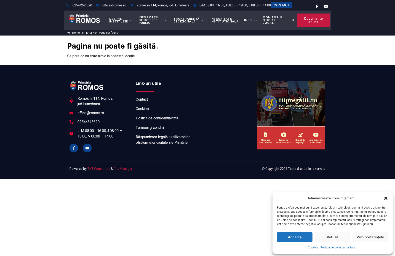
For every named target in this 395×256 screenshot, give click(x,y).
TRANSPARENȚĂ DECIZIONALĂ (186, 20)
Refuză (332, 237)
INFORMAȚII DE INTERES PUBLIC (148, 20)
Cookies (313, 247)
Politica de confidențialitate (337, 247)
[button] (386, 198)
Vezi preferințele (370, 237)
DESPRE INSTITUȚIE (118, 20)
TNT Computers (98, 168)
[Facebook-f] (73, 148)
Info (248, 20)
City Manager (123, 168)
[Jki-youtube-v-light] (87, 148)
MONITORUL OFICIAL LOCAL (273, 20)
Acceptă (295, 237)
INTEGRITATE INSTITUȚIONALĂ (225, 20)
